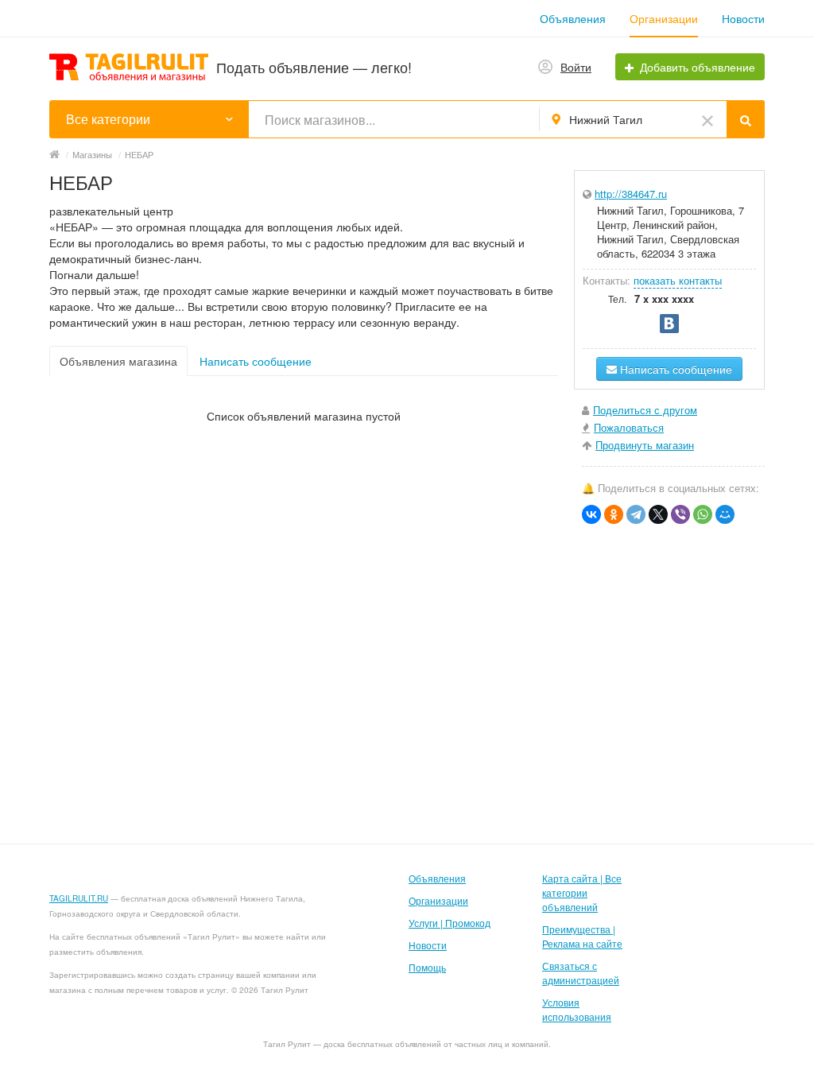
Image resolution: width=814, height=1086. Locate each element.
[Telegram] (635, 514)
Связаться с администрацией (580, 973)
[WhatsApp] (702, 514)
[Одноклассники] (613, 514)
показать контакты (678, 280)
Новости (743, 18)
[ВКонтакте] (591, 514)
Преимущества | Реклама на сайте (582, 936)
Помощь (427, 967)
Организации (664, 18)
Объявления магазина (118, 361)
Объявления (573, 18)
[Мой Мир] (725, 514)
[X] (658, 514)
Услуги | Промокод (449, 922)
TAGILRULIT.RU (78, 898)
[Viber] (680, 514)
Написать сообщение (256, 361)
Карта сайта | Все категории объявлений (582, 892)
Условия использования (576, 1009)
